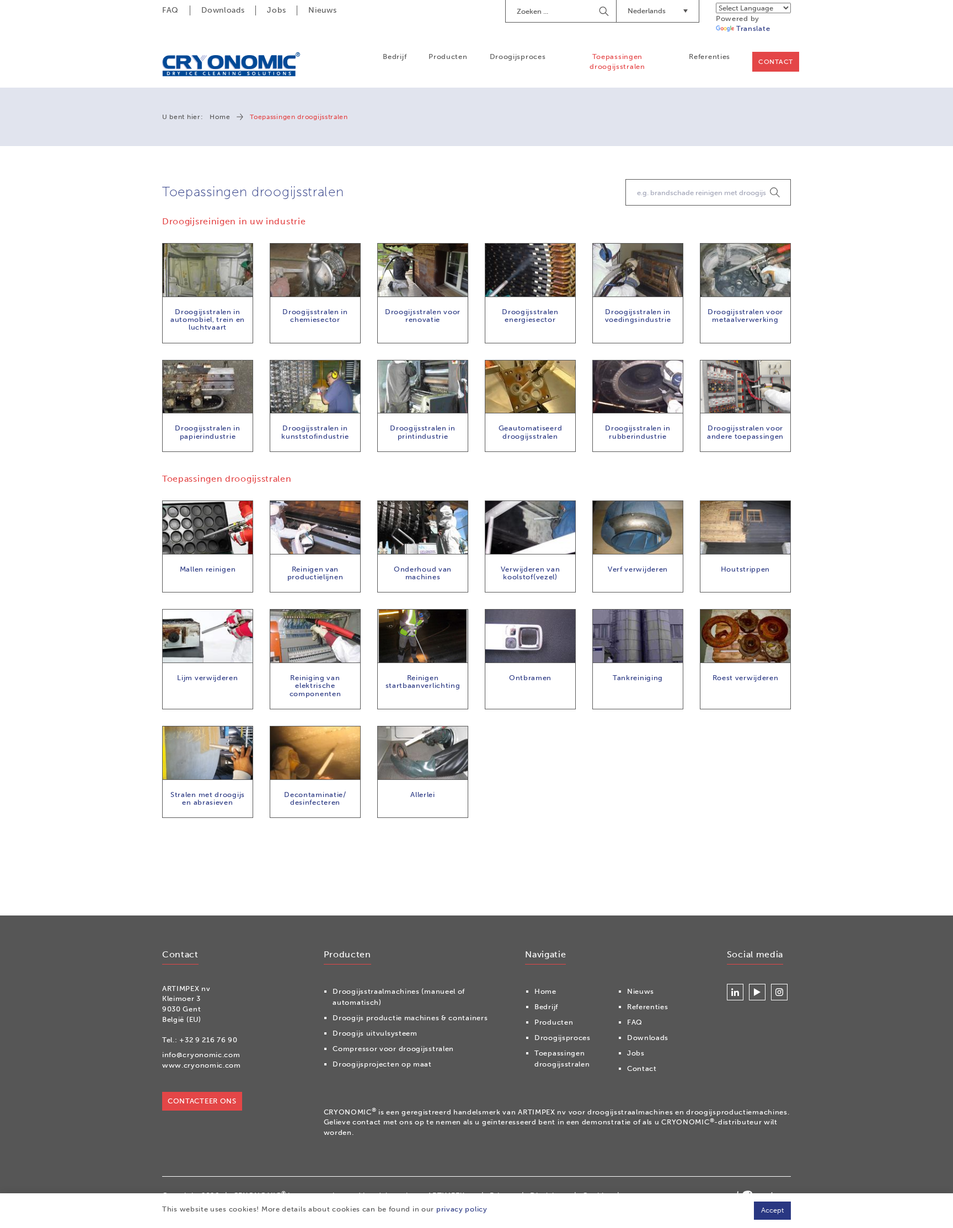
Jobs (276, 10)
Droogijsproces (518, 56)
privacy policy (462, 1209)
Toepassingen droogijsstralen (617, 61)
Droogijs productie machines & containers (410, 1018)
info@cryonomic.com (201, 1055)
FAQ (170, 10)
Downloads (222, 10)
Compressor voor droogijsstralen (393, 1048)
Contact (775, 62)
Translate (753, 28)
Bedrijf (394, 56)
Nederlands (647, 11)
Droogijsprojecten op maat (382, 1064)
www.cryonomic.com (201, 1065)
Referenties (709, 56)
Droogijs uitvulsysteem (375, 1033)
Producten (448, 56)
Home (220, 117)
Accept (772, 1210)
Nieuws (322, 10)
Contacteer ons (202, 1101)
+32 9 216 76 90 (208, 1040)
